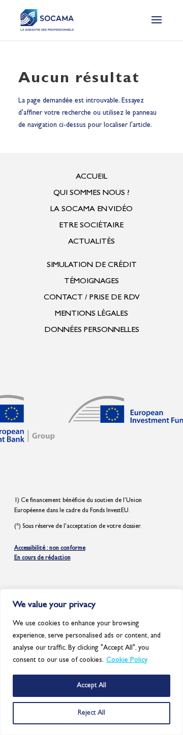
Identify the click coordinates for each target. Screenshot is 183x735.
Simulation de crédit (92, 265)
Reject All (91, 713)
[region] (91, 662)
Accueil (91, 177)
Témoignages (91, 282)
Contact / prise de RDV (92, 298)
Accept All (91, 685)
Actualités (91, 242)
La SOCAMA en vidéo (91, 210)
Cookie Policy (126, 660)
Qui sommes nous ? (91, 193)
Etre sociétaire (91, 226)
